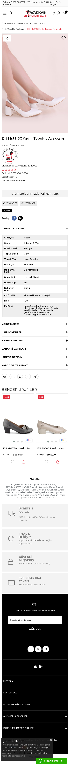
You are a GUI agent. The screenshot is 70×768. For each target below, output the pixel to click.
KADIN (25, 487)
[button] (14, 441)
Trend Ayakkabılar (40, 495)
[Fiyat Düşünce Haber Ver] (28, 376)
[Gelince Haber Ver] (36, 376)
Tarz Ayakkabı (57, 492)
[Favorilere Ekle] (63, 38)
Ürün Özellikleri (13, 228)
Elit (12, 484)
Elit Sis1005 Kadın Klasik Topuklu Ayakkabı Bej (18, 448)
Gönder (35, 628)
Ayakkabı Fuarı (28, 489)
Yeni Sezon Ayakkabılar (18, 495)
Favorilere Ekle (12, 462)
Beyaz (55, 484)
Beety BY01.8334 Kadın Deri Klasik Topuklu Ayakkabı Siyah (52, 448)
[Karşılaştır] (12, 376)
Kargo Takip (55, 2)
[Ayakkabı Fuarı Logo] (35, 13)
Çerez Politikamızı (22, 753)
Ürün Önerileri (12, 332)
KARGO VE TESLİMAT (15, 365)
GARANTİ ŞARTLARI (14, 348)
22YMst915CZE (13, 487)
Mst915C (19, 484)
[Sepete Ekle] (23, 462)
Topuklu (36, 484)
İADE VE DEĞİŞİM (12, 357)
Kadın (28, 484)
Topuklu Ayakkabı (39, 487)
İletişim (52, 4)
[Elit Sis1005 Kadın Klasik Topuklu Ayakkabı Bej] (18, 418)
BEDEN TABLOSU (12, 340)
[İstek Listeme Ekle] (4, 376)
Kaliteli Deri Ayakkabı (38, 492)
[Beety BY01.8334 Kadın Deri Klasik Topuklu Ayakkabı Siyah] (52, 418)
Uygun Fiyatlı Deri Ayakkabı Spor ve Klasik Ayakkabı (40, 496)
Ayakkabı (46, 484)
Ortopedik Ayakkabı (47, 489)
